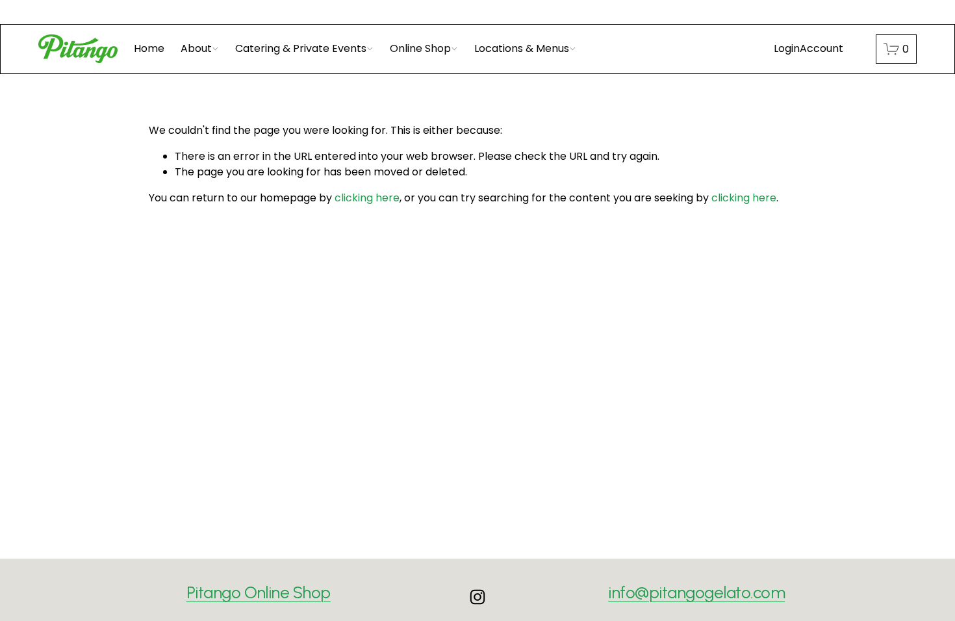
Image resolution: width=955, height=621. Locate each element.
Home (149, 48)
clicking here (367, 197)
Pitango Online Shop (258, 592)
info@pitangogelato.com (696, 592)
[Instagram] (477, 597)
